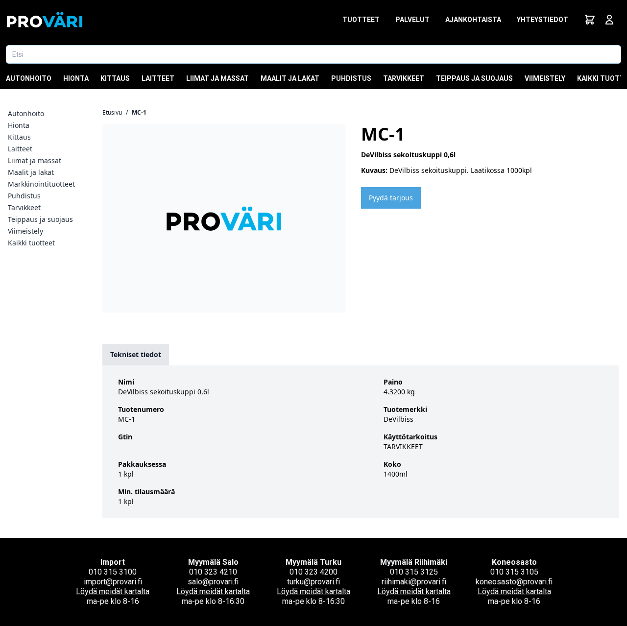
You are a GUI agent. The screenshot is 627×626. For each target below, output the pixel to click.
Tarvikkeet (403, 78)
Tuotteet (361, 20)
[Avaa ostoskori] (590, 19)
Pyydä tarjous (391, 197)
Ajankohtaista (473, 20)
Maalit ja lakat (290, 78)
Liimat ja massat (217, 78)
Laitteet (158, 78)
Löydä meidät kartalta (112, 591)
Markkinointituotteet (41, 184)
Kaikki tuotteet (31, 242)
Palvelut (412, 20)
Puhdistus (351, 78)
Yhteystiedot (542, 20)
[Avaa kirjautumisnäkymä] (609, 19)
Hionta (76, 78)
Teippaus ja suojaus (474, 78)
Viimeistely (545, 78)
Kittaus (115, 78)
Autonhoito (28, 78)
